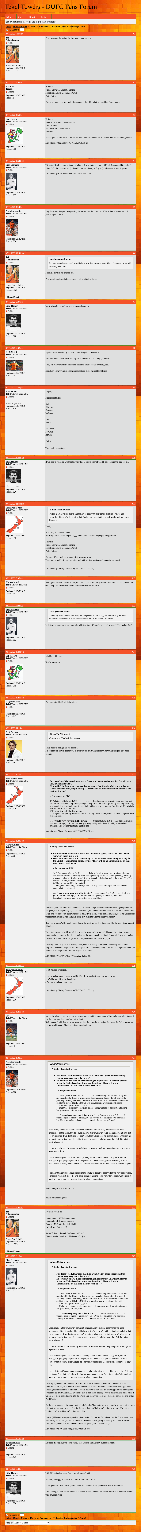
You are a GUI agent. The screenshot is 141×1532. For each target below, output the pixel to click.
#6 (134, 253)
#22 (133, 1207)
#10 (133, 457)
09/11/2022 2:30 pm (14, 1469)
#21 (133, 1058)
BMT (8, 1016)
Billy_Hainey (12, 306)
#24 (133, 1438)
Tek (7, 38)
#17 (133, 774)
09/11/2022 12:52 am (15, 965)
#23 (133, 1256)
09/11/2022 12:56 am (15, 1012)
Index (8, 17)
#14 (133, 652)
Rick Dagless (12, 732)
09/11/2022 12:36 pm (15, 1438)
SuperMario (11, 119)
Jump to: (10, 1523)
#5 (134, 207)
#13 (133, 605)
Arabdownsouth (13, 211)
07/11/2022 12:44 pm (15, 253)
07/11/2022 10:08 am (15, 115)
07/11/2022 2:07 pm (14, 302)
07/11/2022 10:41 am (15, 161)
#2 (134, 82)
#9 (134, 387)
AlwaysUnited (12, 582)
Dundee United (20, 26)
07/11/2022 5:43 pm (14, 387)
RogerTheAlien (13, 702)
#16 (133, 728)
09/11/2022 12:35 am (15, 841)
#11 (133, 504)
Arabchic (10, 86)
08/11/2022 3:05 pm (14, 578)
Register (32, 17)
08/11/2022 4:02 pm (14, 605)
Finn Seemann (12, 165)
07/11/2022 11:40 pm (15, 504)
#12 (133, 578)
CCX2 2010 (11, 352)
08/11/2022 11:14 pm (15, 728)
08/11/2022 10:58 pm (15, 698)
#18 (133, 841)
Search (21, 17)
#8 (134, 348)
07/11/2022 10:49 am (15, 207)
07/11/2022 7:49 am (14, 34)
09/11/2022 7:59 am (14, 1207)
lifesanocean (11, 391)
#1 (134, 34)
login (44, 22)
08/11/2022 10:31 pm (15, 652)
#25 (133, 1469)
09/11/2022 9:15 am (14, 1256)
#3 (134, 115)
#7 (134, 302)
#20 (133, 1012)
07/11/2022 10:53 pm (15, 457)
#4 (134, 161)
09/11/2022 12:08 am (15, 774)
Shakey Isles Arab (14, 508)
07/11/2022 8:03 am (14, 82)
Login (43, 17)
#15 (133, 698)
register (52, 22)
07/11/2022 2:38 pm (14, 348)
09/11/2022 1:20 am (14, 1058)
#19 (133, 965)
